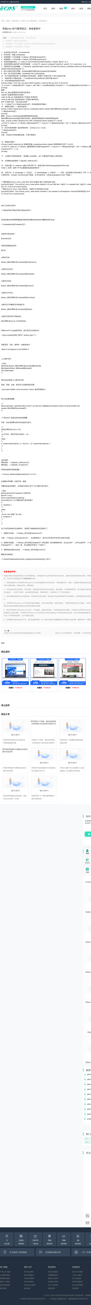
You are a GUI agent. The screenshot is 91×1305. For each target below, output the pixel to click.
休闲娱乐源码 (53, 1281)
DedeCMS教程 (77, 1285)
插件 (73, 9)
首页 (45, 9)
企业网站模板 (5, 1275)
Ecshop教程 (76, 1278)
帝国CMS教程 (77, 1281)
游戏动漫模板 (5, 1285)
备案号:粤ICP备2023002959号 (34, 1298)
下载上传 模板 (5, 1271)
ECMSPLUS (5, 2)
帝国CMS (15, 21)
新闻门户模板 (5, 1281)
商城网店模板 (5, 1278)
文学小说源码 (53, 1285)
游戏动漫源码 (53, 1271)
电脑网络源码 (53, 1275)
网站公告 (84, 2)
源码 (53, 9)
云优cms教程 (77, 1275)
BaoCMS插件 (29, 1275)
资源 (81, 9)
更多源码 (51, 1288)
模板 (62, 8)
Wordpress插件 (30, 1285)
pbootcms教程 (77, 1271)
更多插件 (27, 1288)
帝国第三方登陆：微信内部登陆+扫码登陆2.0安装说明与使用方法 (43, 743)
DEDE (87, 1142)
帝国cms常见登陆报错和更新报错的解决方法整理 (22, 633)
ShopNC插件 (29, 1281)
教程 (8, 21)
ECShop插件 (29, 1271)
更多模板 (3, 1288)
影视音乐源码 (53, 1278)
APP (86, 1139)
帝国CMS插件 (29, 1278)
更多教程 (75, 1288)
